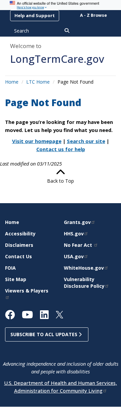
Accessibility (20, 233)
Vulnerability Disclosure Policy (84, 282)
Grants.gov (77, 222)
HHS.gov (74, 233)
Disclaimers (19, 245)
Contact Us (18, 256)
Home (11, 82)
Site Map (15, 279)
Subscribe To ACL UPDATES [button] (44, 334)
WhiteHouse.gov (84, 268)
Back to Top (60, 181)
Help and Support (34, 15)
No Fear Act (78, 245)
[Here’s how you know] (60, 5)
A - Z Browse (93, 15)
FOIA (10, 268)
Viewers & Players (26, 290)
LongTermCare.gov (57, 59)
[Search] (67, 31)
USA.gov (74, 256)
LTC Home (38, 82)
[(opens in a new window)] (13, 316)
